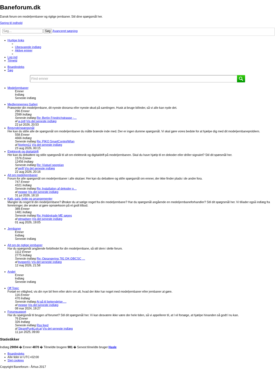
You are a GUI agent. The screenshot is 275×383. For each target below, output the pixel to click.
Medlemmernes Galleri (22, 104)
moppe (22, 192)
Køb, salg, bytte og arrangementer (29, 198)
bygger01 (24, 262)
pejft (21, 168)
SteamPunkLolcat (30, 328)
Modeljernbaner (17, 87)
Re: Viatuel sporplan (50, 165)
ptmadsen (24, 219)
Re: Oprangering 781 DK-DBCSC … (61, 258)
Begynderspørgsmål (20, 128)
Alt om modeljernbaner (22, 175)
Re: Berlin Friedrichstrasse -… (57, 117)
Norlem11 (24, 144)
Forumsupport (16, 311)
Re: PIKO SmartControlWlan (55, 141)
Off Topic (13, 288)
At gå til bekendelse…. (51, 301)
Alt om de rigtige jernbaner (24, 245)
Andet (11, 271)
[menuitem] (28, 47)
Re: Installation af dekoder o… (57, 188)
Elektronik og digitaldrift (23, 151)
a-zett (21, 121)
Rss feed (42, 325)
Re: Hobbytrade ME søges (54, 215)
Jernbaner (14, 228)
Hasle (113, 347)
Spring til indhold (11, 23)
